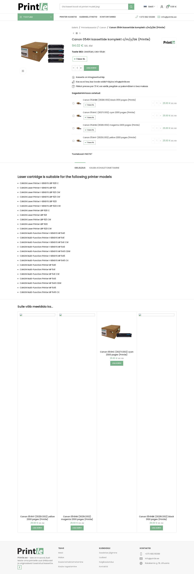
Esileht (75, 27)
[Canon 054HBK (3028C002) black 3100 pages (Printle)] (156, 414)
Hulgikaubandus (106, 562)
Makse (61, 557)
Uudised (102, 557)
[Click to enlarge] (23, 71)
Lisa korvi (91, 68)
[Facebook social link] (20, 567)
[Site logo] (33, 6)
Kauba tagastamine (67, 566)
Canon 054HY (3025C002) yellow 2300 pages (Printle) (109, 137)
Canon (102, 27)
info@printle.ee (169, 16)
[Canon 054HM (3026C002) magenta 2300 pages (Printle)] (77, 414)
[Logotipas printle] (30, 551)
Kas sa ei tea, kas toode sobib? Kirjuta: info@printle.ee (103, 81)
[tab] (80, 166)
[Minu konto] (162, 6)
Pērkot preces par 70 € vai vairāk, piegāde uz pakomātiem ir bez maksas (112, 86)
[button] (37, 528)
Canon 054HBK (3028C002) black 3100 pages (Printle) (109, 99)
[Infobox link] (158, 555)
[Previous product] (73, 33)
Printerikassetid (88, 27)
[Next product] (79, 33)
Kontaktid (103, 566)
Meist (60, 552)
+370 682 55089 (147, 16)
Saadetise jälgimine (108, 552)
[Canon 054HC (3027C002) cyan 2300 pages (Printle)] (117, 331)
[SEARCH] (131, 7)
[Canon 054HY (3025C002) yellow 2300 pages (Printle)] (37, 414)
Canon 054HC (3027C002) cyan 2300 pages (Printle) (109, 112)
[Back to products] (76, 33)
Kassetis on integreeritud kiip (90, 77)
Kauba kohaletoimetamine (70, 562)
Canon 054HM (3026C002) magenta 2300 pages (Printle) (111, 125)
